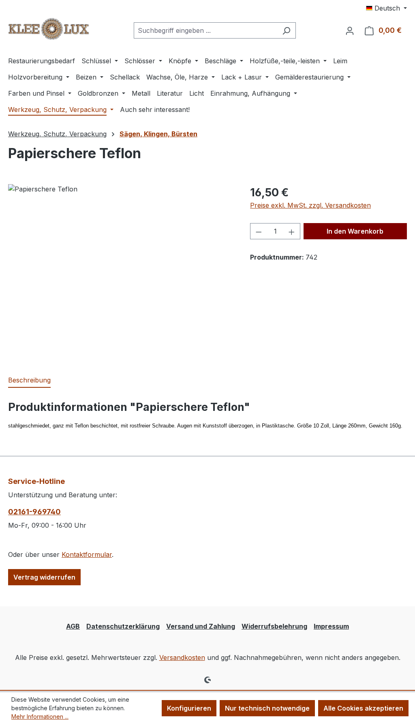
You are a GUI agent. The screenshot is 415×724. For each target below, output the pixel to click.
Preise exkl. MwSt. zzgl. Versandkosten (310, 205)
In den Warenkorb (355, 231)
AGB (73, 626)
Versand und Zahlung (200, 626)
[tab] (29, 380)
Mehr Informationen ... (39, 716)
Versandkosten (182, 657)
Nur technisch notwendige (267, 708)
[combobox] (205, 30)
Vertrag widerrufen (44, 577)
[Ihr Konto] (349, 30)
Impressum (331, 626)
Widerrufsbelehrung (274, 626)
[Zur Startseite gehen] (48, 29)
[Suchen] (286, 30)
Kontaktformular (87, 554)
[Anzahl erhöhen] (291, 231)
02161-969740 (34, 511)
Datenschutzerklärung (123, 626)
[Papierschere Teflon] (121, 271)
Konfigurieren (189, 708)
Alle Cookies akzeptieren (363, 708)
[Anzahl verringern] (258, 231)
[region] (121, 271)
